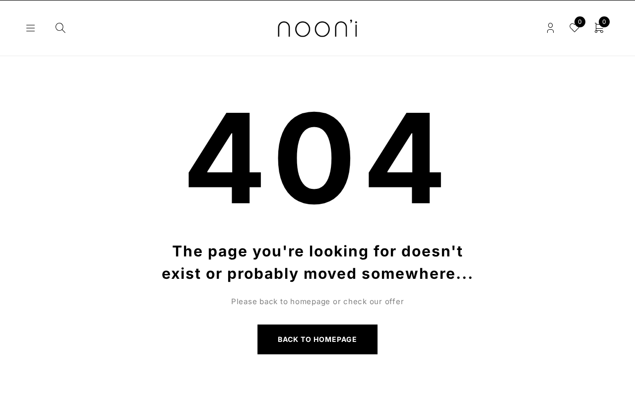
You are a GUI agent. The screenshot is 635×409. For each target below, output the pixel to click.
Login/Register (550, 28)
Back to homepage (318, 339)
